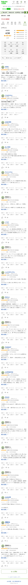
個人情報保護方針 (16, 581)
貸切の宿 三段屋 (5, 15)
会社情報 (9, 581)
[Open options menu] (26, 67)
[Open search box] (3, 58)
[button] (9, 67)
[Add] (25, 16)
